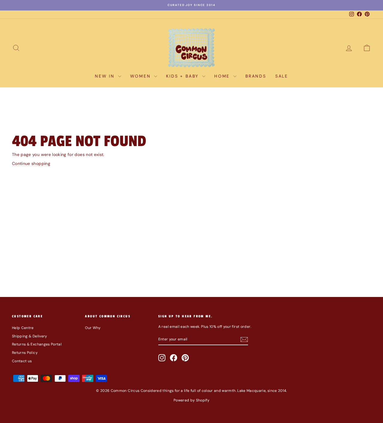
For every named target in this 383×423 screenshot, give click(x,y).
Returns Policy (25, 352)
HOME (223, 76)
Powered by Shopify (191, 400)
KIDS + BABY (183, 76)
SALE (281, 76)
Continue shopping (31, 163)
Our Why (93, 327)
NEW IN (106, 76)
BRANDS (255, 76)
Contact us (22, 361)
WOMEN (141, 76)
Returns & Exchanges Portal (37, 344)
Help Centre (23, 327)
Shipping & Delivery (29, 336)
